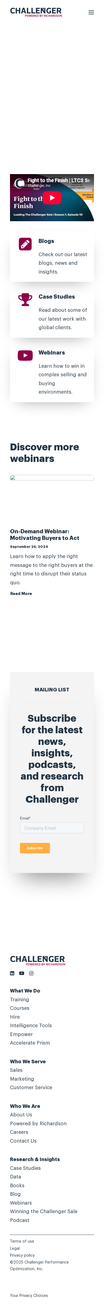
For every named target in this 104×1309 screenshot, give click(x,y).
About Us (21, 1114)
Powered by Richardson (38, 1123)
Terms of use (22, 1241)
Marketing (22, 1079)
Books (17, 1185)
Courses (19, 1008)
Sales (16, 1070)
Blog (15, 1194)
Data (15, 1176)
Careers (19, 1132)
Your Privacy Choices (29, 1296)
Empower (21, 1034)
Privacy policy (22, 1255)
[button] (91, 12)
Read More (21, 594)
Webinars (21, 1202)
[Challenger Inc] (36, 12)
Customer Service (31, 1087)
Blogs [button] (46, 241)
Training (19, 999)
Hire (15, 1017)
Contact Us (23, 1140)
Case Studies (25, 1168)
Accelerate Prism (30, 1042)
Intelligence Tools (31, 1025)
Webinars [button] (52, 353)
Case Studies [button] (57, 297)
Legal (15, 1249)
